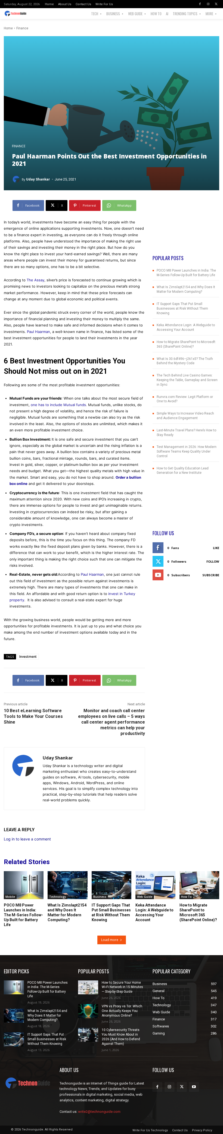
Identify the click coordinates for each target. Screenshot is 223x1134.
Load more (109, 939)
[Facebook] (200, 4)
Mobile (10, 897)
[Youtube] (194, 1087)
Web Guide (144, 897)
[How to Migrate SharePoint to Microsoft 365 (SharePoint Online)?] (199, 885)
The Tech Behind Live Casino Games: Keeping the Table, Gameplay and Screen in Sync (187, 380)
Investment (28, 656)
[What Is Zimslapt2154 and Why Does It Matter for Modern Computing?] (67, 885)
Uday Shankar (38, 179)
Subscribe (210, 575)
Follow (212, 561)
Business (99, 897)
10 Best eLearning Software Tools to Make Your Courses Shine (33, 716)
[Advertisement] (186, 227)
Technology (57, 897)
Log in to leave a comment (27, 839)
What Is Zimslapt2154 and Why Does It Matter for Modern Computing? (47, 1015)
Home (8, 28)
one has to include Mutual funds (58, 405)
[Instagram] (208, 4)
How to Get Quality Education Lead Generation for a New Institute (183, 470)
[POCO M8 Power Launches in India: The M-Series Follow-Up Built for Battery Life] (24, 885)
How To (186, 897)
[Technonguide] (18, 13)
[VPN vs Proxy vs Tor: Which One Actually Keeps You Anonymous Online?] (88, 1011)
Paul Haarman (38, 331)
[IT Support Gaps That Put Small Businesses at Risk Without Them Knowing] (111, 885)
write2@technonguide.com (99, 1112)
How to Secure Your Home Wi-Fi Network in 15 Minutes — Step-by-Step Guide (122, 987)
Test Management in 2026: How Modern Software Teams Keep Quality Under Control (186, 451)
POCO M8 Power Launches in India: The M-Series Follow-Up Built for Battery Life (23, 915)
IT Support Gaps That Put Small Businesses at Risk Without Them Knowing (182, 308)
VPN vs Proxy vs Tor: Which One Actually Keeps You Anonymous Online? (122, 1010)
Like (216, 548)
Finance (22, 28)
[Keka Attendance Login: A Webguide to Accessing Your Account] (155, 885)
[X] (216, 4)
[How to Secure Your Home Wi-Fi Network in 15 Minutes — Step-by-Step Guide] (88, 987)
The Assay (35, 280)
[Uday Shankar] (17, 179)
